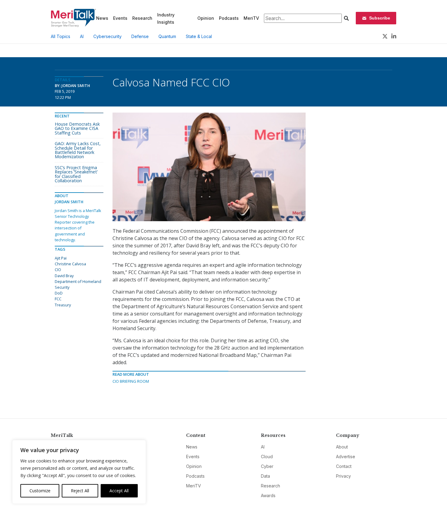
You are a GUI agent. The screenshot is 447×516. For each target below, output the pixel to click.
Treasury (63, 305)
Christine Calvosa (70, 264)
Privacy (343, 476)
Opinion (205, 18)
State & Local (199, 36)
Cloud (267, 456)
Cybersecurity (107, 36)
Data (265, 476)
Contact (344, 466)
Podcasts (229, 18)
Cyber (267, 466)
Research (142, 18)
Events (120, 18)
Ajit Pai (61, 258)
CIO (58, 269)
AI (82, 36)
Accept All (119, 490)
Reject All (80, 490)
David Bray (64, 275)
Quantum (167, 36)
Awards (268, 495)
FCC (58, 299)
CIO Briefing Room (131, 381)
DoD (59, 293)
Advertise (345, 456)
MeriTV (251, 18)
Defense (140, 36)
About (342, 446)
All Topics (60, 36)
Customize (39, 490)
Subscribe (379, 18)
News (102, 18)
